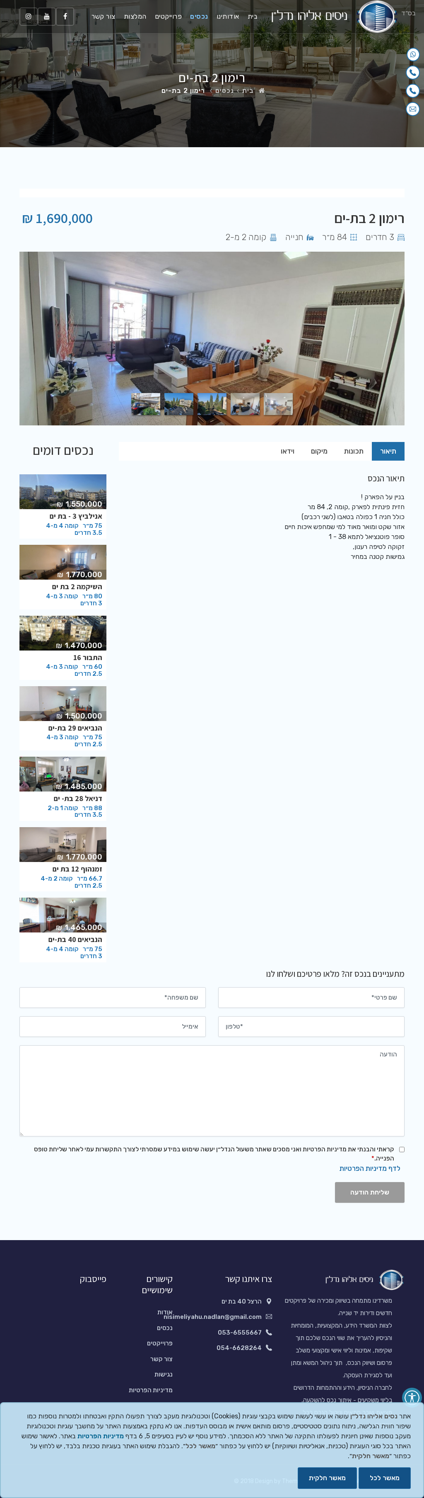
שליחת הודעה (369, 1192)
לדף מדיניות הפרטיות (370, 1168)
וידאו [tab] (287, 451)
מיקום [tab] (319, 451)
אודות (165, 1312)
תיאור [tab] (388, 451)
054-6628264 (239, 1348)
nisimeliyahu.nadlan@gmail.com (213, 1317)
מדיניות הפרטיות (151, 1390)
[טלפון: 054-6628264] (413, 73)
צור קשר (104, 16)
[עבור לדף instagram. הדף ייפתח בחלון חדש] (28, 16)
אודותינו (228, 16)
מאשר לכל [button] (385, 1478)
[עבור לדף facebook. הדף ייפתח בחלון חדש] (65, 16)
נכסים (199, 16)
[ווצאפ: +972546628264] (413, 54)
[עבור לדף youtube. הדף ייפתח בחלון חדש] (47, 16)
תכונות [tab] (354, 451)
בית (253, 16)
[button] (412, 1398)
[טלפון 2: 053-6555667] (413, 91)
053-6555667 (240, 1332)
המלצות (135, 16)
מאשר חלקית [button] (327, 1478)
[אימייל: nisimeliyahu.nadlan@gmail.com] (413, 109)
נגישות (163, 1374)
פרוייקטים (168, 16)
